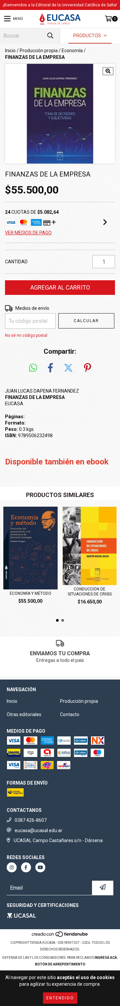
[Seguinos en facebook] (26, 867)
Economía (72, 50)
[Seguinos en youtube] (40, 867)
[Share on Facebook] (50, 368)
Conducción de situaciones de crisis (90, 591)
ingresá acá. (106, 957)
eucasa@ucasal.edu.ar (38, 830)
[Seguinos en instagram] (12, 867)
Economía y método (30, 593)
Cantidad (16, 261)
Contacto (69, 714)
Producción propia (39, 50)
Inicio (10, 50)
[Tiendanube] (60, 936)
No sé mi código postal (26, 335)
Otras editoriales (24, 714)
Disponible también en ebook (57, 461)
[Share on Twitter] (68, 368)
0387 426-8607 (31, 820)
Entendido (60, 998)
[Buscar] (50, 35)
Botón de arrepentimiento (60, 964)
